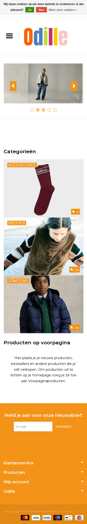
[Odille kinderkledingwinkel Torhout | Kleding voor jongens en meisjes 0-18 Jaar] (52, 36)
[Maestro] (57, 517)
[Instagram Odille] (48, 441)
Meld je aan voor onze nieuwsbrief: (43, 415)
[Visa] (35, 517)
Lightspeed (65, 511)
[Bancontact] (68, 517)
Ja (29, 10)
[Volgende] (74, 86)
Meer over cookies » (63, 10)
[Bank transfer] (46, 517)
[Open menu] (9, 35)
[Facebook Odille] (39, 441)
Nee (41, 10)
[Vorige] (13, 86)
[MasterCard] (24, 517)
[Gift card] (78, 517)
